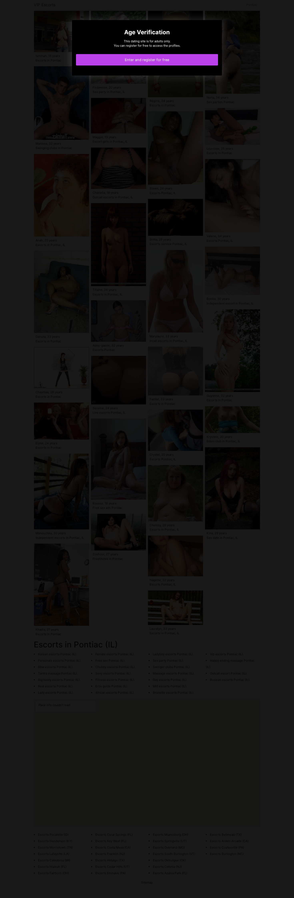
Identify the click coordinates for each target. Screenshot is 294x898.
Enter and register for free (147, 60)
